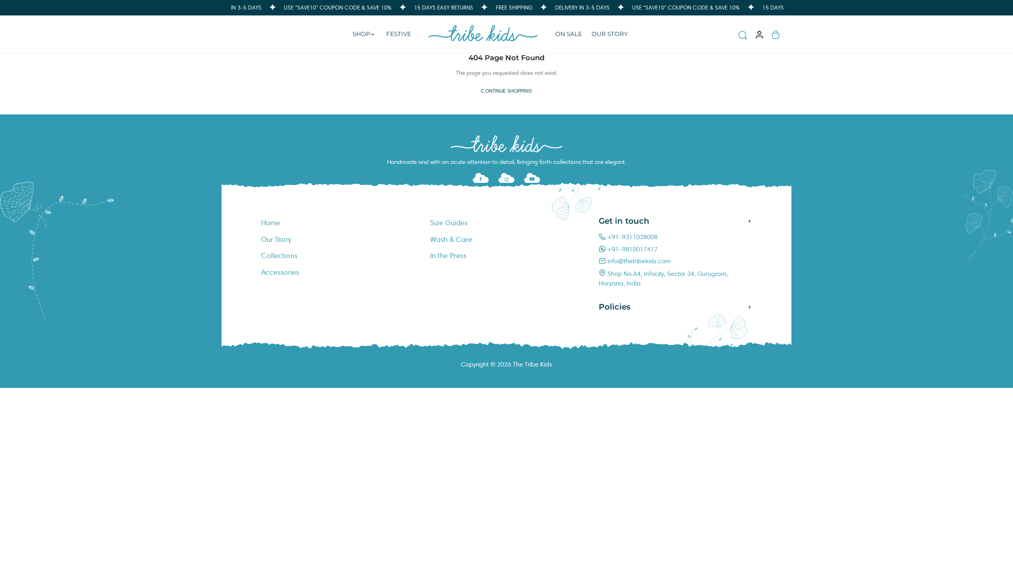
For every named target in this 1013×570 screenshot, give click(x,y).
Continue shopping (506, 91)
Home (270, 222)
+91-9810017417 (632, 249)
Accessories (280, 272)
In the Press (448, 255)
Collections (279, 255)
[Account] (759, 34)
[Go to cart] (775, 34)
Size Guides (449, 222)
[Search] (742, 36)
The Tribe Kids (532, 364)
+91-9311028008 (632, 237)
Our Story (276, 239)
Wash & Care (451, 239)
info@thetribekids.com (638, 261)
